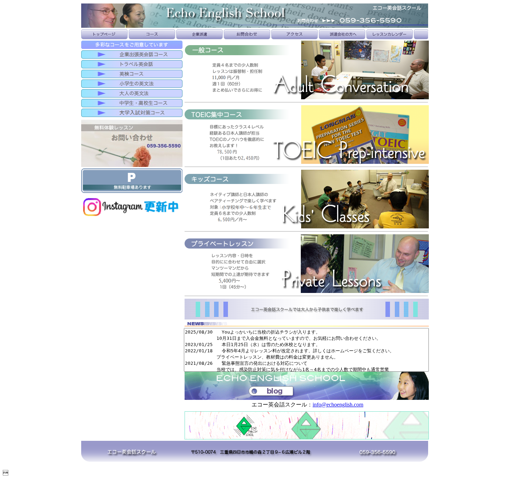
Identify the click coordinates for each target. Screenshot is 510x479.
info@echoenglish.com (338, 404)
